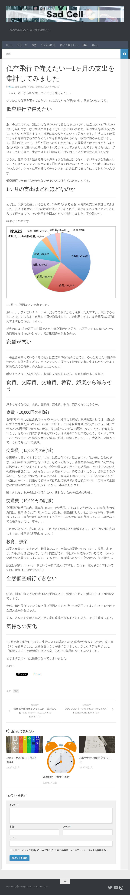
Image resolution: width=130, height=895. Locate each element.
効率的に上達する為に (56, 777)
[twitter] (110, 887)
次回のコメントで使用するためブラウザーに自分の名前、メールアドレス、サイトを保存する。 (60, 850)
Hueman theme (42, 886)
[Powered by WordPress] (17, 886)
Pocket (37, 674)
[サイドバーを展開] (124, 54)
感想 (34, 45)
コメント (14, 805)
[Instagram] (121, 887)
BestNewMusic (48, 45)
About (95, 45)
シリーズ (22, 45)
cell (11, 86)
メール (67, 826)
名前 (12, 826)
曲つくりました (69, 45)
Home (9, 45)
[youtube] (116, 887)
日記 (16, 691)
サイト (13, 838)
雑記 (85, 45)
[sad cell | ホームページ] (65, 14)
